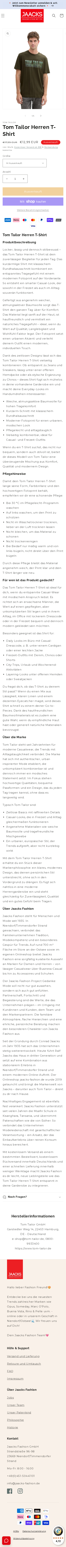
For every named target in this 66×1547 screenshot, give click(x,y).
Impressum (15, 1378)
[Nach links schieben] (25, 116)
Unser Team (15, 1405)
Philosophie (15, 1420)
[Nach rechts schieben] (41, 116)
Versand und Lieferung (23, 1356)
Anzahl (7, 171)
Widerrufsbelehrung (23, 1538)
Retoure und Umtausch (24, 1363)
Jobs (10, 1397)
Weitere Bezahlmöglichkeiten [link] (33, 210)
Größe (6, 155)
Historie (12, 1427)
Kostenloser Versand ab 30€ (28, 147)
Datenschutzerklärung (34, 1531)
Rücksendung (51, 147)
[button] (54, 16)
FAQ (10, 1371)
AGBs (16, 1531)
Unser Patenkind (19, 1412)
